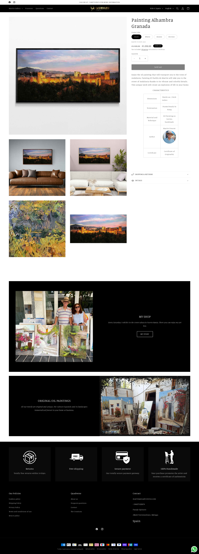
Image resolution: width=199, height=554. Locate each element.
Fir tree (172, 37)
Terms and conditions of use (20, 511)
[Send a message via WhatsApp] (194, 549)
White (149, 37)
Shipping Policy (15, 503)
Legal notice (138, 549)
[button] (15, 8)
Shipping (144, 49)
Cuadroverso (66, 549)
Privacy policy (101, 549)
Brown (161, 37)
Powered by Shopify (77, 549)
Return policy (14, 516)
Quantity (135, 54)
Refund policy (90, 549)
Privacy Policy (14, 507)
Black (137, 37)
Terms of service (113, 549)
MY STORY (144, 334)
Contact (74, 507)
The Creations (76, 511)
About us (74, 499)
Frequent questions (78, 503)
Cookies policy (14, 499)
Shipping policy (126, 549)
